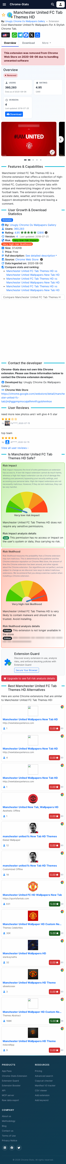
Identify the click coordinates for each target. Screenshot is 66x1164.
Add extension (42, 1095)
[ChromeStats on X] (19, 1148)
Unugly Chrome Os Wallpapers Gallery (25, 21)
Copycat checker (44, 1080)
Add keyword (41, 1100)
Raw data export (10, 1100)
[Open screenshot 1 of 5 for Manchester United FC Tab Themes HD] (28, 139)
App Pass (7, 1071)
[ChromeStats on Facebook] (12, 1148)
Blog (4, 1126)
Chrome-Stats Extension (14, 1076)
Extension (54, 21)
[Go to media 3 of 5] (33, 160)
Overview (10, 42)
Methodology (8, 1121)
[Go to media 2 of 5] (29, 160)
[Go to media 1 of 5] (25, 160)
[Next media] (60, 139)
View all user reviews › (15, 447)
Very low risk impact (25, 240)
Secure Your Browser (26, 670)
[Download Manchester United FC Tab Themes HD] (18, 107)
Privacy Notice (9, 1140)
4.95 (29, 232)
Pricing (38, 1071)
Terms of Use (9, 1135)
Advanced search (44, 1076)
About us (6, 1116)
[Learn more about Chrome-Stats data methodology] (41, 259)
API (3, 1090)
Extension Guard (10, 1080)
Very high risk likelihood (17, 244)
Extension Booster (11, 1085)
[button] (4, 4)
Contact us (7, 1130)
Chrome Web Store (26, 259)
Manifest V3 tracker (45, 1085)
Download (28, 42)
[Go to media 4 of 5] (37, 160)
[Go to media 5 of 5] (41, 160)
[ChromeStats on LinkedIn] (5, 1148)
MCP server (8, 1095)
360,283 (19, 228)
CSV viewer (41, 1090)
